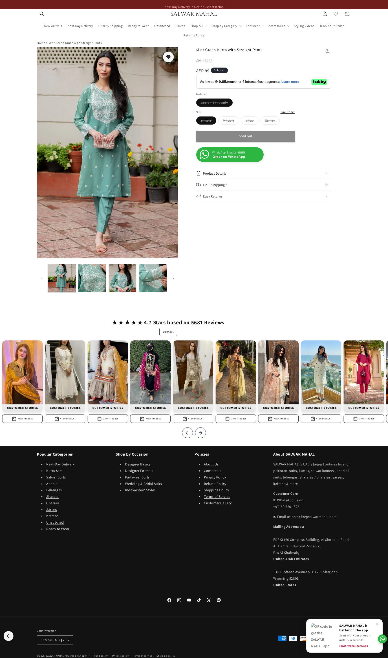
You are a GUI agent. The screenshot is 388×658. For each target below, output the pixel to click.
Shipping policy (166, 655)
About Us (211, 464)
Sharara (52, 496)
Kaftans (52, 516)
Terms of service (142, 655)
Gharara (52, 503)
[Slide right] (173, 278)
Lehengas (54, 490)
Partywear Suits (137, 477)
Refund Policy (215, 483)
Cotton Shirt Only (217, 103)
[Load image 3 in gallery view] (122, 278)
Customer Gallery (218, 503)
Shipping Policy (216, 490)
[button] (42, 14)
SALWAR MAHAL (55, 655)
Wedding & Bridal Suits (143, 483)
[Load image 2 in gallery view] (92, 278)
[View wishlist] (335, 14)
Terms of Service (217, 496)
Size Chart (287, 112)
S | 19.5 (208, 121)
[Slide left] (42, 278)
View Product (25, 418)
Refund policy (100, 655)
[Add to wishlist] (168, 57)
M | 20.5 (231, 121)
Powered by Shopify (76, 655)
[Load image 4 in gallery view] (153, 278)
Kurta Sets (54, 471)
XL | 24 (272, 121)
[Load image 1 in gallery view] (62, 278)
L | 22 (252, 121)
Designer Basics (137, 464)
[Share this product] (327, 50)
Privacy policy (120, 655)
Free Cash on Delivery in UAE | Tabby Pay (194, 4)
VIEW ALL (168, 331)
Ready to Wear (57, 529)
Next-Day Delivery (60, 464)
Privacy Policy (215, 477)
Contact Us (212, 471)
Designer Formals (139, 471)
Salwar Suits (56, 477)
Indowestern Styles (140, 490)
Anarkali (53, 483)
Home (41, 43)
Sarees (51, 509)
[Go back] (8, 636)
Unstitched (55, 522)
